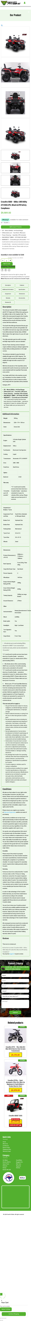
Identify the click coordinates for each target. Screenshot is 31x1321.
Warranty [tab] (8, 298)
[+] (10, 260)
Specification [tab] (22, 289)
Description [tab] (8, 285)
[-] (3, 260)
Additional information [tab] (8, 289)
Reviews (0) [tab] (8, 302)
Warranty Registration (10, 812)
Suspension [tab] (8, 294)
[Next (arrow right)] (2, 1320)
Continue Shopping (14, 1314)
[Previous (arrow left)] (0, 1320)
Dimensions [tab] (22, 294)
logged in (12, 954)
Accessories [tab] (22, 298)
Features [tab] (22, 285)
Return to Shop (6, 1309)
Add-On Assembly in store (16, 258)
